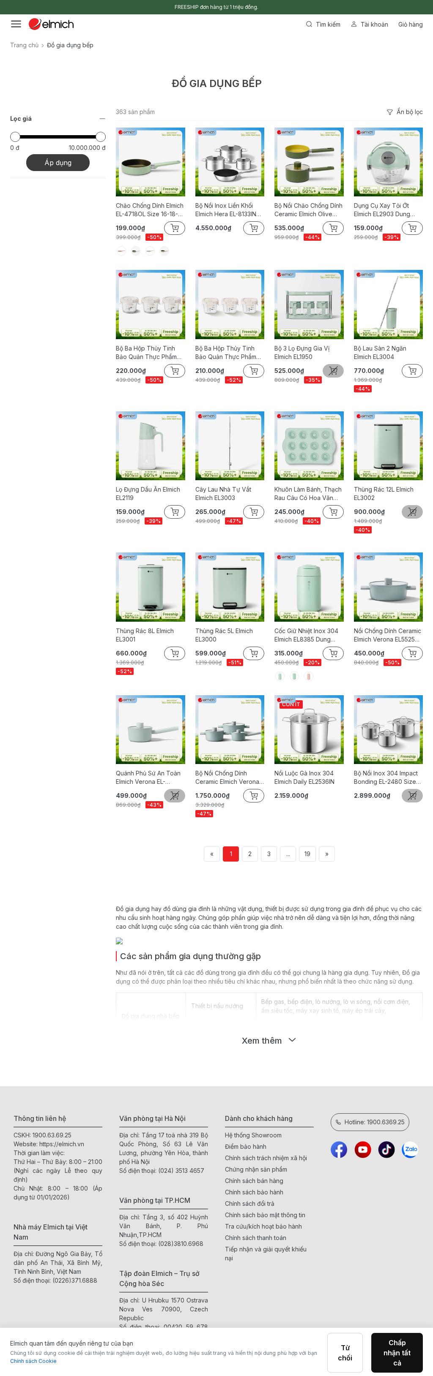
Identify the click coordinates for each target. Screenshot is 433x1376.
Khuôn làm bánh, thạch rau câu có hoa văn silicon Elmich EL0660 (308, 494)
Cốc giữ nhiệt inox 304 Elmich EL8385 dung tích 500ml (306, 635)
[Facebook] (339, 1149)
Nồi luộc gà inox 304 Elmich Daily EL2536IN (304, 777)
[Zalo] (410, 1149)
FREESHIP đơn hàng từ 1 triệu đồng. (216, 7)
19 (307, 853)
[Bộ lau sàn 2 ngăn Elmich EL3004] (388, 304)
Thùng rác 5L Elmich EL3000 (224, 635)
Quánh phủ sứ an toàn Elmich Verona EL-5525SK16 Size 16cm (148, 778)
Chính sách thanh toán (255, 1237)
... (288, 853)
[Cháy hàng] (333, 371)
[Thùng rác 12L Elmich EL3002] (388, 446)
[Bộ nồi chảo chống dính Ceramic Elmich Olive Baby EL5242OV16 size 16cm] (309, 162)
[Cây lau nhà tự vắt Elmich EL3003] (230, 446)
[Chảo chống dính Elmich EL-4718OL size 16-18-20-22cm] (150, 162)
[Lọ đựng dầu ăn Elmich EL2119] (150, 446)
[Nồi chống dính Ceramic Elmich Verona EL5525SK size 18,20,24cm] (388, 587)
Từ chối (345, 1352)
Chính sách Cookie (33, 1361)
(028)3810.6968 (180, 1243)
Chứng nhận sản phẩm (256, 1169)
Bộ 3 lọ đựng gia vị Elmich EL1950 (301, 352)
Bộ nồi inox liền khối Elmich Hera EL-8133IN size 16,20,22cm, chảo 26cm (227, 210)
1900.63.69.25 (52, 1135)
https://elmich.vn (61, 1144)
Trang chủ (24, 45)
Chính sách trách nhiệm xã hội (266, 1157)
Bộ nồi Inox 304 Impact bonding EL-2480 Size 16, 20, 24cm (386, 778)
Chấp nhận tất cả (397, 1352)
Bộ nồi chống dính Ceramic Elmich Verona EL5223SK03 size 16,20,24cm (227, 778)
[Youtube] (362, 1149)
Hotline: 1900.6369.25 (375, 1122)
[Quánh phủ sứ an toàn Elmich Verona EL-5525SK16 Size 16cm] (150, 729)
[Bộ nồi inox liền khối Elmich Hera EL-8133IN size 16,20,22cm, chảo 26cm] (230, 162)
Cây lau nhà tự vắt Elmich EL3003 (223, 493)
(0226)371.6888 (74, 1280)
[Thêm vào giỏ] (98, 310)
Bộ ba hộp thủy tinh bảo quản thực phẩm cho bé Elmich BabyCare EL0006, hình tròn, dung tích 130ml (149, 353)
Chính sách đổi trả (249, 1203)
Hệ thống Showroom (253, 1135)
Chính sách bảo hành (254, 1192)
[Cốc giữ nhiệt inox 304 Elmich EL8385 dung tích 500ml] (309, 587)
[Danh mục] (16, 24)
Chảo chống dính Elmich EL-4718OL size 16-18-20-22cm (150, 210)
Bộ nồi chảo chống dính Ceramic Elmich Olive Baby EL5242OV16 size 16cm (308, 210)
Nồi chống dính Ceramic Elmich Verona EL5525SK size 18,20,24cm (388, 635)
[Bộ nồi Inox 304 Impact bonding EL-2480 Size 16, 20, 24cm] (388, 729)
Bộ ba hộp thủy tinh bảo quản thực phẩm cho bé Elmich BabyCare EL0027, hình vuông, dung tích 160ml (229, 353)
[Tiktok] (386, 1149)
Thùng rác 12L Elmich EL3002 (384, 493)
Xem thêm (262, 1041)
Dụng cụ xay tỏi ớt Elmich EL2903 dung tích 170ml (382, 210)
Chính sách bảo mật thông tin (265, 1214)
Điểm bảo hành (245, 1146)
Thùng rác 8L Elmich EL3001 (145, 635)
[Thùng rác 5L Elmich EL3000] (230, 587)
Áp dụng (57, 162)
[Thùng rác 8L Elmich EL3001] (150, 587)
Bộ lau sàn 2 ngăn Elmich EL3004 (380, 352)
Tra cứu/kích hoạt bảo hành (263, 1226)
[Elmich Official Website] (51, 24)
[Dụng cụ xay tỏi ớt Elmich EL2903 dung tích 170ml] (388, 162)
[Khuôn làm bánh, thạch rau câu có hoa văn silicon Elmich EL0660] (309, 446)
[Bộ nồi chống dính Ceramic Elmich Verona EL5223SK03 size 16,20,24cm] (230, 729)
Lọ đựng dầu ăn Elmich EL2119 (148, 493)
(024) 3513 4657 (181, 1170)
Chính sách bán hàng (254, 1180)
